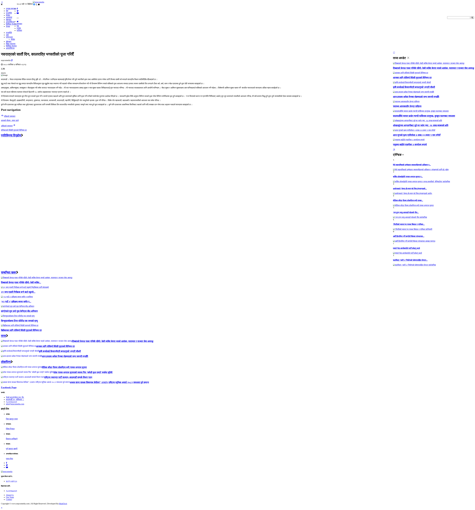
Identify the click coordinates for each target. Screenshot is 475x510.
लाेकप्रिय (6, 361)
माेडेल (8, 15)
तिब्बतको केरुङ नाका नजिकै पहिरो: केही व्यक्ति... (21, 282)
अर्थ (7, 35)
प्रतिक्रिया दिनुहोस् (11, 135)
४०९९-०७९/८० (11, 481)
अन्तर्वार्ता (9, 17)
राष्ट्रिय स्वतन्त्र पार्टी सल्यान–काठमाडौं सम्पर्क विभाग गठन (68, 377)
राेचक (8, 26)
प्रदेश (19, 28)
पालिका (19, 30)
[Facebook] (6, 463)
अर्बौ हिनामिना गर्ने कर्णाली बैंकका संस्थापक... (408, 236)
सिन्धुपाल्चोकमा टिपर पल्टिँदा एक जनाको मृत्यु (19, 320)
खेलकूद (8, 20)
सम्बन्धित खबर (8, 272)
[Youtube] (7, 467)
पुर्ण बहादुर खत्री (11, 449)
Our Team (10, 497)
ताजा (3, 335)
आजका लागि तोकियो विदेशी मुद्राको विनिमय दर (412, 77)
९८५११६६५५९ (11, 402)
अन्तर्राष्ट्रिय (10, 22)
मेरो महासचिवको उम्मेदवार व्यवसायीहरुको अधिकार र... (412, 165)
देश (7, 11)
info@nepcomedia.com (15, 404)
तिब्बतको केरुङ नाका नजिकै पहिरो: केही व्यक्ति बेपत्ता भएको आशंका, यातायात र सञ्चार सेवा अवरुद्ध (433, 68)
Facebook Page (8, 387)
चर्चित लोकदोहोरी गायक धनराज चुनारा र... (408, 177)
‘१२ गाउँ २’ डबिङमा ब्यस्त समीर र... (16, 301)
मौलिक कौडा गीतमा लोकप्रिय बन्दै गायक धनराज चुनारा (64, 367)
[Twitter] (7, 465)
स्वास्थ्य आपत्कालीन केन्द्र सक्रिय (407, 106)
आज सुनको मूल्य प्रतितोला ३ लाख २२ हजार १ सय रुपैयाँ (416, 135)
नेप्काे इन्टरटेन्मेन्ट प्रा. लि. (15, 397)
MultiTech (63, 504)
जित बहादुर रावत (12, 419)
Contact (9, 499)
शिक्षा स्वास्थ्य (10, 44)
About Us (10, 495)
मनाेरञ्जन (9, 37)
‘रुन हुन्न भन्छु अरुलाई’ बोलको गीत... (406, 212)
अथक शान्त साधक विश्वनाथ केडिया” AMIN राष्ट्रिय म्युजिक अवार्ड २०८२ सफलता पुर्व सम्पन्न (109, 382)
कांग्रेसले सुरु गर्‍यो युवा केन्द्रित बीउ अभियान (19, 311)
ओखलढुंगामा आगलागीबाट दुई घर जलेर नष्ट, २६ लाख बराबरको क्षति (420, 125)
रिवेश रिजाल (10, 429)
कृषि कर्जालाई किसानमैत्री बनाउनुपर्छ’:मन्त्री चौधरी (414, 87)
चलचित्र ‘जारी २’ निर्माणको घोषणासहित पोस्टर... (410, 260)
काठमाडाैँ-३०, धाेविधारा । (15, 399)
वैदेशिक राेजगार (11, 24)
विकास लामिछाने (11, 439)
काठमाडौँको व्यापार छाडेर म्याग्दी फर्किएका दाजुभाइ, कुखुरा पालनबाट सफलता (424, 116)
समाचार (19, 24)
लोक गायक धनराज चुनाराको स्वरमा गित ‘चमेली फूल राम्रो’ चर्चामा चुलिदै (83, 372)
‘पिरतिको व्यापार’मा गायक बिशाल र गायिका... (409, 224)
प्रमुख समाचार (11, 9)
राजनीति (9, 13)
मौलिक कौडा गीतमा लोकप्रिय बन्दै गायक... (408, 200)
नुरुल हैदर (9, 459)
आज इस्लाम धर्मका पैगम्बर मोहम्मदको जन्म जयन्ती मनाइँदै (416, 96)
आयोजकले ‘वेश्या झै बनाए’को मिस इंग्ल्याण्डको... (410, 189)
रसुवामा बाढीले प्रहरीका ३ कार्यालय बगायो (410, 144)
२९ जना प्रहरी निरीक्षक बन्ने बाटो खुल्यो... (18, 292)
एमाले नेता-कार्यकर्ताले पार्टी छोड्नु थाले (406, 248)
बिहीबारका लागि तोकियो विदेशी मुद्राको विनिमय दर (21, 330)
